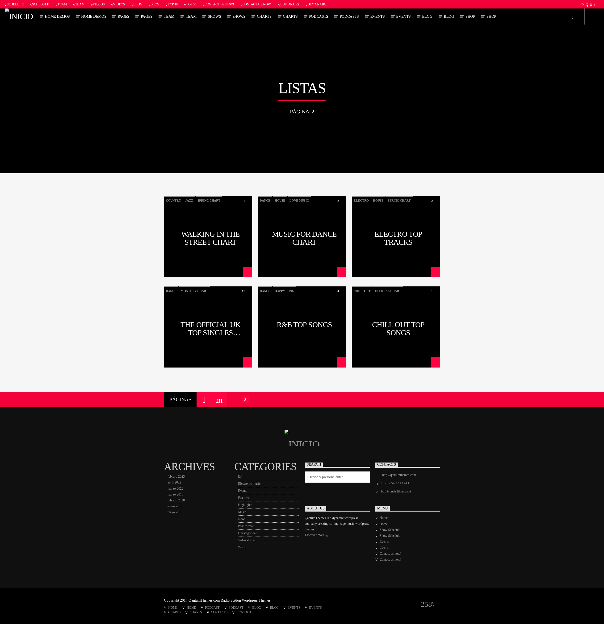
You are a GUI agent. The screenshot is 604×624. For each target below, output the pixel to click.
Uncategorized (247, 533)
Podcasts (318, 16)
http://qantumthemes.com (399, 475)
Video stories (246, 540)
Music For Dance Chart (304, 237)
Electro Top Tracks (398, 237)
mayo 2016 (175, 512)
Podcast (212, 607)
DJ (240, 476)
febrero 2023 (176, 476)
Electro (361, 200)
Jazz (189, 200)
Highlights (245, 505)
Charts (264, 16)
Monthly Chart (194, 291)
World (242, 547)
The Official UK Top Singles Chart (210, 328)
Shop (470, 16)
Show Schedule (390, 530)
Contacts (219, 612)
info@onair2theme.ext (396, 491)
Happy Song (284, 291)
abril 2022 (174, 482)
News (241, 519)
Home (384, 518)
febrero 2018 (176, 500)
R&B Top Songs (304, 325)
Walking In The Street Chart (210, 237)
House (280, 200)
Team (62, 4)
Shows (214, 16)
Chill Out (362, 291)
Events (377, 16)
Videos (99, 4)
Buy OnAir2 (289, 4)
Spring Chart (208, 200)
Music (242, 512)
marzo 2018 (175, 494)
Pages (123, 16)
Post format (246, 526)
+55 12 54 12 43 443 (395, 483)
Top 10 (173, 4)
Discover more (315, 535)
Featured (244, 498)
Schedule (15, 4)
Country (173, 200)
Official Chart (388, 291)
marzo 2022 (175, 488)
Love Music (299, 200)
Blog (137, 4)
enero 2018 (175, 506)
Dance (265, 200)
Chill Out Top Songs (398, 328)
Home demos (57, 16)
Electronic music (249, 483)
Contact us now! (219, 4)
